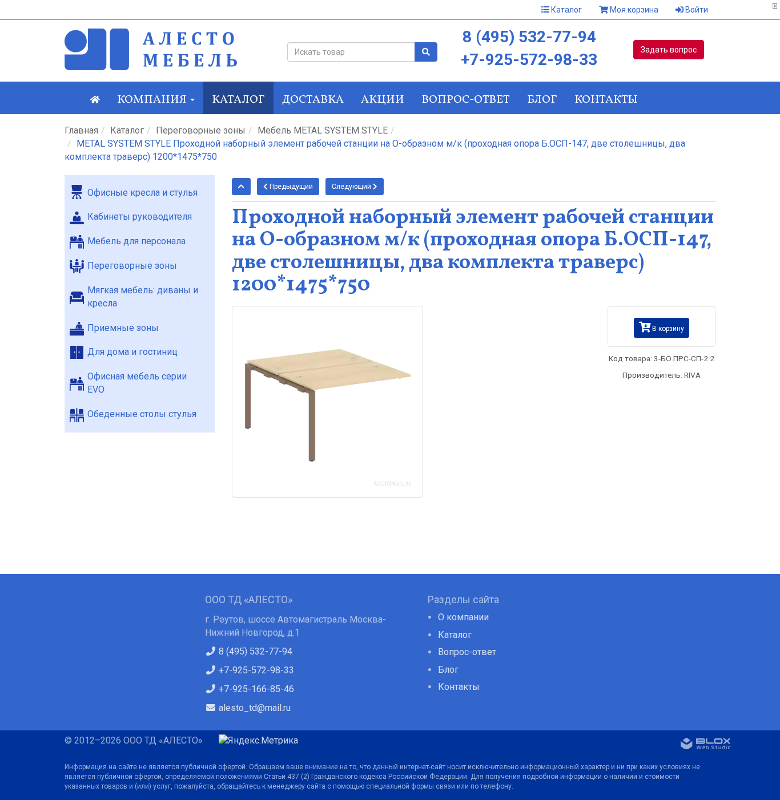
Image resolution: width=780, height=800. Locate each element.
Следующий (352, 187)
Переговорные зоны (201, 130)
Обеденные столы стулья (141, 414)
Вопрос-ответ (465, 100)
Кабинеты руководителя (139, 216)
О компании (463, 617)
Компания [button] (153, 100)
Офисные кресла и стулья (142, 192)
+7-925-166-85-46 (255, 689)
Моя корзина (633, 9)
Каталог (565, 9)
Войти (695, 9)
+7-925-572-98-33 (529, 59)
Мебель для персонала (136, 241)
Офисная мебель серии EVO (137, 383)
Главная (81, 130)
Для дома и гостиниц (132, 351)
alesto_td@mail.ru (253, 707)
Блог (542, 100)
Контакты (606, 100)
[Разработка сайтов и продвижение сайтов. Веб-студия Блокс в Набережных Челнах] (706, 746)
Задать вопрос (669, 49)
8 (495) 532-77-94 (529, 36)
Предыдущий (290, 187)
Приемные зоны (123, 327)
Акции (382, 100)
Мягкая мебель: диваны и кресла (142, 297)
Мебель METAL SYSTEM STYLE (323, 130)
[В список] (241, 186)
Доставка (313, 100)
